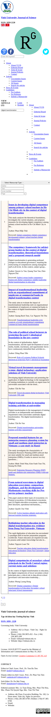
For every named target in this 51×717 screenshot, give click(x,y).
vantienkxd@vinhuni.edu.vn (18, 677)
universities (38, 427)
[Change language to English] (3, 26)
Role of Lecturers (24, 357)
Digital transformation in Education (23, 587)
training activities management (20, 430)
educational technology (18, 551)
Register (20, 105)
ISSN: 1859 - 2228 (8, 621)
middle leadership (39, 280)
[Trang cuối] (25, 602)
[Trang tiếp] (25, 600)
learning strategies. (29, 515)
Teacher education (24, 548)
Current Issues (16, 81)
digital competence (24, 235)
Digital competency (24, 586)
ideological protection (17, 360)
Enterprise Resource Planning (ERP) (31, 470)
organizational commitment (33, 322)
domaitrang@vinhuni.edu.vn (18, 684)
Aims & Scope (16, 70)
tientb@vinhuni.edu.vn (16, 671)
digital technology (37, 393)
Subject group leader (25, 278)
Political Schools (37, 357)
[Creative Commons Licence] (43, 713)
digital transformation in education (22, 282)
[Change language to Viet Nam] (7, 26)
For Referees (16, 94)
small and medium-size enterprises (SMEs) (25, 472)
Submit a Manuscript (19, 97)
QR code (20, 395)
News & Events (12, 88)
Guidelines (10, 90)
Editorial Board (17, 67)
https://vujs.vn (20, 705)
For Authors (15, 92)
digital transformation (30, 324)
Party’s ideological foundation (37, 360)
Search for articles (18, 85)
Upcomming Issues (18, 79)
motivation (39, 513)
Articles (9, 76)
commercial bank (15, 324)
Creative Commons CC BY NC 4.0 (33, 656)
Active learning (23, 513)
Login (19, 103)
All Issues (15, 83)
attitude (32, 513)
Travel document (23, 393)
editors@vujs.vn (19, 703)
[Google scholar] (4, 54)
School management (24, 590)
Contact (14, 74)
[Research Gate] (28, 54)
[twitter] (46, 54)
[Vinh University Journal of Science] (7, 13)
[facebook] (11, 54)
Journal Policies (17, 72)
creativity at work (15, 322)
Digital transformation (25, 427)
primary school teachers (28, 237)
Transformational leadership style (30, 320)
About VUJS (16, 65)
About (8, 63)
